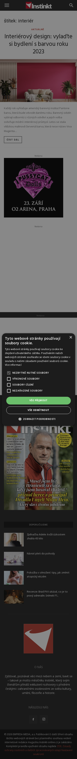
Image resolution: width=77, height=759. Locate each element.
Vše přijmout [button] (38, 400)
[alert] (38, 379)
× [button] (70, 337)
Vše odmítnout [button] (38, 410)
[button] (38, 419)
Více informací (13, 365)
